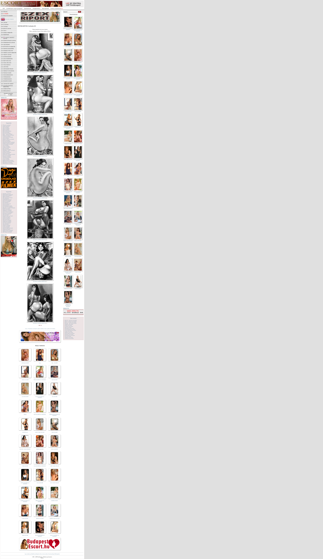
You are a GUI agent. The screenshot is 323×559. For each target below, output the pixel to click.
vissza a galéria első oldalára (49, 328)
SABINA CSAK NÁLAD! (55, 518)
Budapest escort (7, 80)
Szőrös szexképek (6, 218)
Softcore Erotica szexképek (8, 211)
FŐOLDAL (5, 11)
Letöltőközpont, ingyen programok (14, 8)
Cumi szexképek (6, 138)
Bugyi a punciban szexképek (8, 135)
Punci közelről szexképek (8, 206)
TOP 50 (4, 30)
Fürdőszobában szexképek (8, 144)
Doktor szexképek (6, 140)
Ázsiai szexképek (6, 129)
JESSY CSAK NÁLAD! (39, 432)
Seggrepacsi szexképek (7, 209)
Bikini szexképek (6, 130)
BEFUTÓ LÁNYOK (7, 28)
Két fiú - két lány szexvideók (70, 322)
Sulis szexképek (6, 214)
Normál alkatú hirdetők (9, 52)
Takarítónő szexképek (7, 219)
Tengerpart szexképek (7, 220)
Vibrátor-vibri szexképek (7, 231)
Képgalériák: (9, 123)
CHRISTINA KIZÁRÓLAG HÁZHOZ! (54, 415)
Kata (40, 362)
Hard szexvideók (68, 327)
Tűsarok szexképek (6, 229)
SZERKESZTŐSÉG (7, 88)
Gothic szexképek (6, 146)
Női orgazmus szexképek (7, 197)
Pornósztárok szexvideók (70, 335)
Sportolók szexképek (7, 213)
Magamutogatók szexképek (8, 160)
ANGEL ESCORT (25, 379)
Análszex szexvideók (69, 324)
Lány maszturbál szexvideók (70, 330)
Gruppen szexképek (6, 147)
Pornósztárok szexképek (7, 205)
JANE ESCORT (55, 432)
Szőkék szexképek (6, 216)
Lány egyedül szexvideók (70, 329)
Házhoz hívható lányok (9, 40)
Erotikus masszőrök (8, 48)
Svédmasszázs (7, 76)
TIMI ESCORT (25, 465)
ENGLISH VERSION (9, 19)
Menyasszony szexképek (7, 162)
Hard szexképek (6, 148)
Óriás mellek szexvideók (69, 333)
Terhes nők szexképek (7, 221)
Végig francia (6, 64)
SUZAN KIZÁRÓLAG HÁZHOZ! (39, 397)
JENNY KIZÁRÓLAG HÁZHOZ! (25, 483)
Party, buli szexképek (7, 200)
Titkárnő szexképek (6, 225)
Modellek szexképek (7, 193)
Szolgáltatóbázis (36, 8)
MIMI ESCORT (25, 535)
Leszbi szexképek (6, 159)
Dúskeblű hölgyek (8, 50)
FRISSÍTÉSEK (6, 34)
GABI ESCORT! (25, 518)
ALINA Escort (25, 432)
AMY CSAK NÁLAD (54, 465)
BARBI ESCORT (54, 500)
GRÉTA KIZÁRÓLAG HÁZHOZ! (39, 501)
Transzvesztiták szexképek (8, 228)
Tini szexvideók (68, 336)
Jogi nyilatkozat (28, 553)
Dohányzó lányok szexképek (8, 139)
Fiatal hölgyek (7, 62)
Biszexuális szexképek (7, 131)
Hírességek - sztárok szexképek (9, 150)
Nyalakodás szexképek (7, 199)
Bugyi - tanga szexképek (7, 134)
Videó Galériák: (73, 318)
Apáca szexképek (6, 128)
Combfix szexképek (6, 136)
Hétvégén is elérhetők (9, 46)
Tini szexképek (6, 223)
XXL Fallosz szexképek (7, 232)
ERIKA (25, 414)
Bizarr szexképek (6, 132)
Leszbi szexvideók (68, 331)
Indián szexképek (6, 151)
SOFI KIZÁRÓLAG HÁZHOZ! (40, 414)
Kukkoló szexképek (6, 156)
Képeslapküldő (45, 8)
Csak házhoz (6, 44)
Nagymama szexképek (7, 195)
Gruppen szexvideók (69, 326)
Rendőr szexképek (6, 208)
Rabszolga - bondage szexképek (9, 207)
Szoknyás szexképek (7, 217)
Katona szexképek (6, 153)
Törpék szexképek (6, 226)
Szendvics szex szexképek (8, 215)
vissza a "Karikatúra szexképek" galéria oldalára (34, 328)
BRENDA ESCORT (40, 518)
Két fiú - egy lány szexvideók (70, 321)
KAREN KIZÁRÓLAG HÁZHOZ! (25, 501)
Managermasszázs (8, 74)
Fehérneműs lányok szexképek (9, 142)
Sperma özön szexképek (7, 212)
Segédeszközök (7, 56)
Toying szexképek (6, 227)
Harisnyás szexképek (7, 149)
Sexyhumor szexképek (7, 210)
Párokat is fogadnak (8, 70)
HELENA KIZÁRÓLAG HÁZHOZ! (40, 536)
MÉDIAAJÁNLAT (6, 90)
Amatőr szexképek (6, 126)
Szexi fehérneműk (8, 58)
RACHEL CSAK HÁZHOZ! (25, 449)
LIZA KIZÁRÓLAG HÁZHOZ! (40, 465)
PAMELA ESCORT (40, 449)
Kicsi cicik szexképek (7, 155)
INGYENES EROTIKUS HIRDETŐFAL (8, 86)
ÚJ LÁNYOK (5, 24)
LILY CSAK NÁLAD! (54, 482)
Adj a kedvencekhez (44, 553)
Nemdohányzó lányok (9, 42)
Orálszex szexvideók (69, 332)
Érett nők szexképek (7, 141)
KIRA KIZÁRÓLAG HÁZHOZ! (40, 379)
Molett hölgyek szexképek (8, 194)
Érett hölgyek (7, 60)
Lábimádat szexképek (7, 157)
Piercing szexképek (6, 201)
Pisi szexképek (5, 202)
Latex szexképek (6, 158)
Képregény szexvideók (69, 328)
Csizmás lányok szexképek (8, 137)
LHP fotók (5, 66)
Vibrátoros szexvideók (69, 338)
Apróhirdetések (27, 8)
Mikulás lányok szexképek (8, 163)
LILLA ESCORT (40, 482)
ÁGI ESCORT (54, 396)
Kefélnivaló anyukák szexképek (9, 154)
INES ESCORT (54, 379)
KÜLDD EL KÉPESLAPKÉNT (39, 72)
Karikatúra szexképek (7, 152)
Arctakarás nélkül (8, 68)
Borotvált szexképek (7, 133)
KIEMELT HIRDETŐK (7, 32)
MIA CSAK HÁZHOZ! (68, 208)
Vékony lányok (7, 54)
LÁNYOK (5, 22)
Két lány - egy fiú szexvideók (70, 323)
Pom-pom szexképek (7, 203)
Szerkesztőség (51, 553)
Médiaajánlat (57, 553)
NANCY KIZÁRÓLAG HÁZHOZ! (54, 536)
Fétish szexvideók (68, 325)
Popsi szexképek (6, 204)
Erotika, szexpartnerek (56, 8)
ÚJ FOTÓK (5, 26)
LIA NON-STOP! (25, 396)
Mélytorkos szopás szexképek (8, 161)
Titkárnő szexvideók (69, 337)
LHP (4, 8)
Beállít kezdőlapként (35, 553)
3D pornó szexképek (7, 125)
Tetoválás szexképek (7, 222)
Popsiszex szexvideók (69, 334)
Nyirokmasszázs (7, 78)
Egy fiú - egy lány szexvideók (71, 320)
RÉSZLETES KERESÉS (8, 15)
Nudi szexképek (6, 198)
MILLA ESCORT (54, 449)
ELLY (78, 208)
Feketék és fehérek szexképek (8, 143)
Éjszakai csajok (7, 72)
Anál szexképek (6, 127)
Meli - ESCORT (55, 362)
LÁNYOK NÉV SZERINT (8, 83)
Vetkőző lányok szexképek (8, 230)
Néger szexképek (6, 196)
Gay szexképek (6, 145)
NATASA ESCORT (25, 362)
